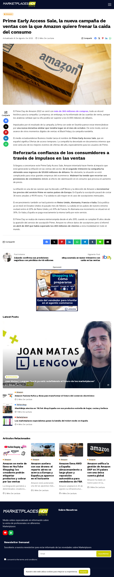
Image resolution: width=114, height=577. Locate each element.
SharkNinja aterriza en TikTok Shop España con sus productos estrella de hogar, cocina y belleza (61, 408)
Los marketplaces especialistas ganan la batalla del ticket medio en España (51, 421)
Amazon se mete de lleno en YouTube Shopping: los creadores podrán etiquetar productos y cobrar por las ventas (15, 472)
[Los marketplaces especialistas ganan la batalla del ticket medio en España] (8, 421)
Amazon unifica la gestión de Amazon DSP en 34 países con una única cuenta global (98, 469)
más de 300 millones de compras (71, 111)
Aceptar (83, 572)
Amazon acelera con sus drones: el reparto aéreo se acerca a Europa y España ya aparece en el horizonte (42, 471)
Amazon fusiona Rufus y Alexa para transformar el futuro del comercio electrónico (54, 396)
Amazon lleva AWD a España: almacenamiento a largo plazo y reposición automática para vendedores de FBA (70, 472)
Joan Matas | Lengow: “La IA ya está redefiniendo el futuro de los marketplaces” (50, 381)
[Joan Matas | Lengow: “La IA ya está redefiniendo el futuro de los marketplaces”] (57, 354)
